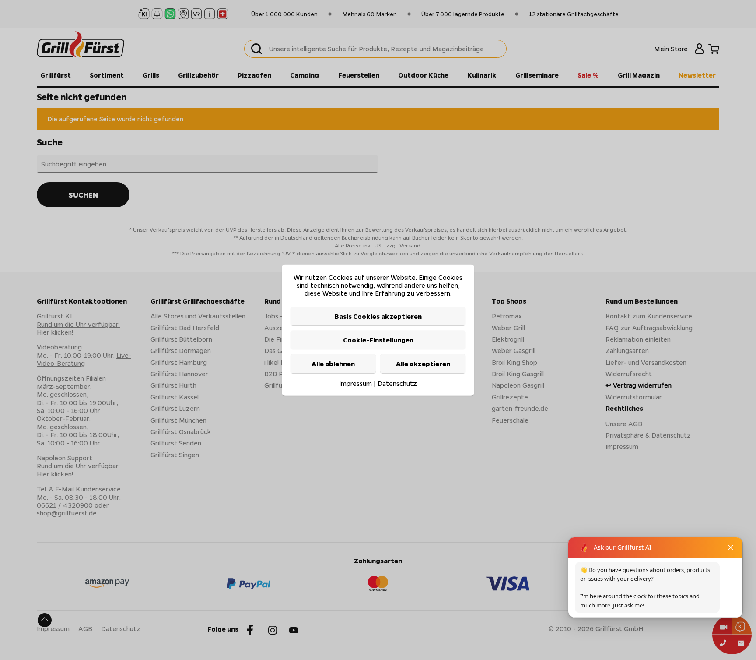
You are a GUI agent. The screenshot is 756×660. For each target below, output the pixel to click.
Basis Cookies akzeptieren (378, 315)
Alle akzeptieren (423, 363)
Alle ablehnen (333, 363)
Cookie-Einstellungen (378, 339)
